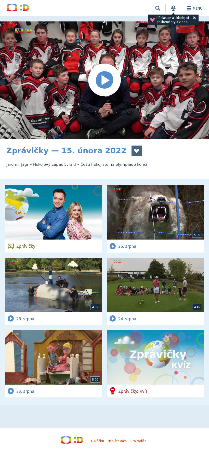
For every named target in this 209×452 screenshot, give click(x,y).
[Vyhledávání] (157, 8)
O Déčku (97, 440)
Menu (198, 8)
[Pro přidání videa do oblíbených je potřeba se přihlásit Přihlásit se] (137, 151)
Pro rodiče (138, 440)
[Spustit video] (104, 80)
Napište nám (117, 440)
